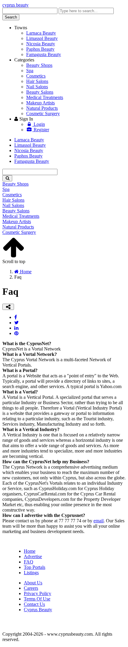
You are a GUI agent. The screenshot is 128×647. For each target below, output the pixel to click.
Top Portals (34, 567)
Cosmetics (36, 75)
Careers (31, 588)
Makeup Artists (40, 102)
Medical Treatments (44, 97)
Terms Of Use (37, 598)
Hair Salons (37, 81)
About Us (33, 582)
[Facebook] (15, 317)
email (98, 520)
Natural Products (42, 108)
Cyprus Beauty (38, 609)
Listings (31, 572)
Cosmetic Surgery (43, 113)
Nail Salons (37, 86)
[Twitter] (16, 322)
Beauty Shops (39, 65)
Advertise (33, 556)
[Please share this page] (8, 307)
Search (11, 17)
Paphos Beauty (40, 49)
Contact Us (34, 604)
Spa (29, 70)
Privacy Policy (37, 593)
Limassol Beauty (42, 38)
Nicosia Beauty (40, 43)
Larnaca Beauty (41, 32)
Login (38, 124)
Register (40, 129)
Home (29, 551)
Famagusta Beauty (43, 54)
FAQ (28, 561)
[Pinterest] (16, 333)
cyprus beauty (15, 4)
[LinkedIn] (16, 328)
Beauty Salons (39, 92)
